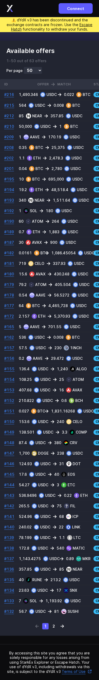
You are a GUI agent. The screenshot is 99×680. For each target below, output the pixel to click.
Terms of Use (74, 671)
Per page (14, 70)
